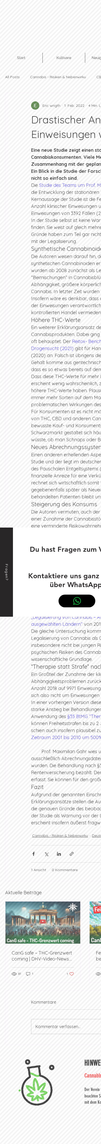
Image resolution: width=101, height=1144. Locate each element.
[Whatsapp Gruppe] (77, 601)
